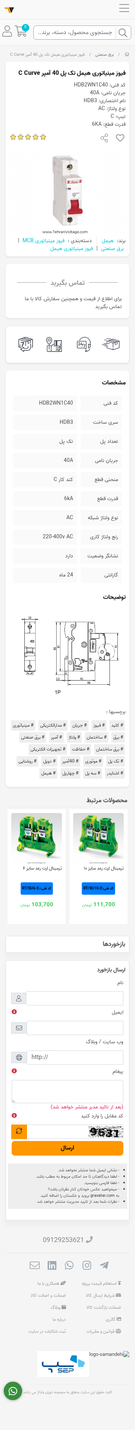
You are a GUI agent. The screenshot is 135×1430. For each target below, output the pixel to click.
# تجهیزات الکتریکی (47, 749)
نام (120, 983)
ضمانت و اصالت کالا (48, 1295)
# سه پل (92, 773)
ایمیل (117, 1012)
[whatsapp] (69, 1266)
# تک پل (115, 761)
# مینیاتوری (23, 725)
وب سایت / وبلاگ (104, 1042)
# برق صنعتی (32, 737)
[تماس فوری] (13, 1391)
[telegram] (104, 1266)
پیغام (117, 1071)
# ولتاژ (74, 737)
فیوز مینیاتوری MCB (43, 241)
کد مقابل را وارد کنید (102, 1116)
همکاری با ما (49, 1283)
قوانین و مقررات (101, 1331)
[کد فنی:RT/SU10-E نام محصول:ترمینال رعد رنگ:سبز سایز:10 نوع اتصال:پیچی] (98, 838)
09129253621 (63, 1240)
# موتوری (93, 761)
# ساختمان (96, 737)
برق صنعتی (104, 54)
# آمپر (56, 737)
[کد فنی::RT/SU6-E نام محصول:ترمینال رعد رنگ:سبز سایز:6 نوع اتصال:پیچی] (36, 838)
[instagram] (87, 1266)
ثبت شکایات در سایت (47, 1331)
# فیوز (99, 725)
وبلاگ (56, 1307)
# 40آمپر (70, 761)
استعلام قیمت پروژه (100, 1283)
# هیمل (48, 773)
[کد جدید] (19, 1132)
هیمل (108, 241)
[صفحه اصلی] (126, 54)
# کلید (117, 725)
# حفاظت (80, 749)
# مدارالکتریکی (53, 725)
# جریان (79, 725)
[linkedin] (52, 1266)
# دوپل (49, 761)
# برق (118, 737)
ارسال (67, 1148)
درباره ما (59, 1319)
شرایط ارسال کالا (101, 1295)
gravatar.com (102, 1195)
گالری (111, 1319)
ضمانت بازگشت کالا (104, 1307)
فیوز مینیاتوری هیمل (71, 248)
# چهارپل (70, 773)
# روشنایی (27, 761)
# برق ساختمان (109, 749)
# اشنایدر (115, 773)
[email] (34, 1266)
